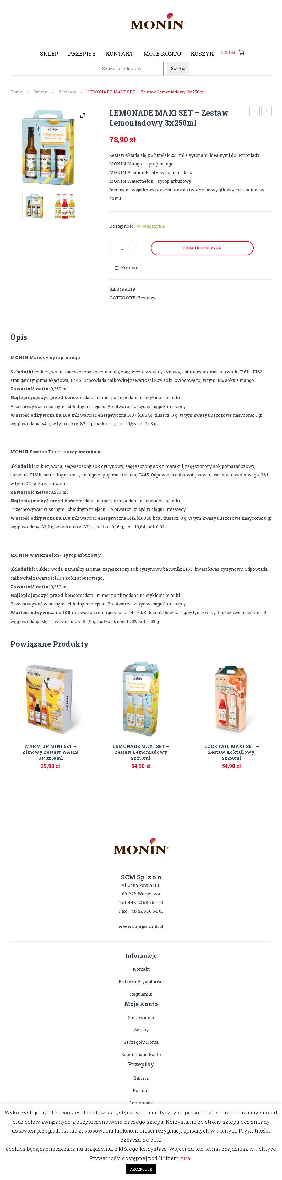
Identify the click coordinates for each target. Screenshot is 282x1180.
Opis (18, 337)
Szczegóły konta (141, 1042)
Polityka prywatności (141, 981)
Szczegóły (223, 762)
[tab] (18, 337)
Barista (141, 1078)
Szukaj (178, 68)
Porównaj (59, 762)
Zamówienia (141, 1017)
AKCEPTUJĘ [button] (141, 1169)
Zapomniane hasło (141, 1054)
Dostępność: (122, 226)
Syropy (40, 91)
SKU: (115, 289)
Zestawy (67, 91)
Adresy (141, 1029)
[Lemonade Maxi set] (65, 206)
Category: (123, 297)
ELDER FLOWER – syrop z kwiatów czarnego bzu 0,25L (267, 112)
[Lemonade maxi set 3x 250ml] (50, 148)
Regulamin (141, 994)
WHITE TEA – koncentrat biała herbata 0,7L (255, 112)
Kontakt (141, 969)
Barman (141, 1090)
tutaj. (186, 1158)
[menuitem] (49, 54)
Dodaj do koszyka (202, 248)
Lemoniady (141, 1102)
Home (16, 91)
